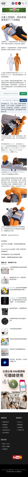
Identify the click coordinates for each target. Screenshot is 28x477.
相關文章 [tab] (4, 262)
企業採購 (20, 427)
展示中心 (20, 422)
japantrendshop (13, 235)
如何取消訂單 (6, 430)
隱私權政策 (5, 422)
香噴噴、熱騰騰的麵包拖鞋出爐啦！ (12, 257)
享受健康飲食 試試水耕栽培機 (10, 254)
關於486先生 (6, 444)
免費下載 (23, 100)
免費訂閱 (23, 94)
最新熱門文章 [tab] (12, 262)
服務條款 (5, 424)
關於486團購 (6, 446)
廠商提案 (20, 424)
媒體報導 (5, 449)
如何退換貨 (5, 432)
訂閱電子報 (20, 430)
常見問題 (5, 427)
